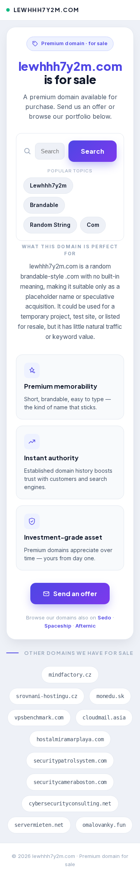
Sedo (104, 617)
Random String (50, 224)
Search (92, 151)
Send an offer (75, 593)
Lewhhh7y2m (48, 185)
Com (93, 224)
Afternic (85, 626)
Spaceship (57, 626)
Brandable (44, 205)
